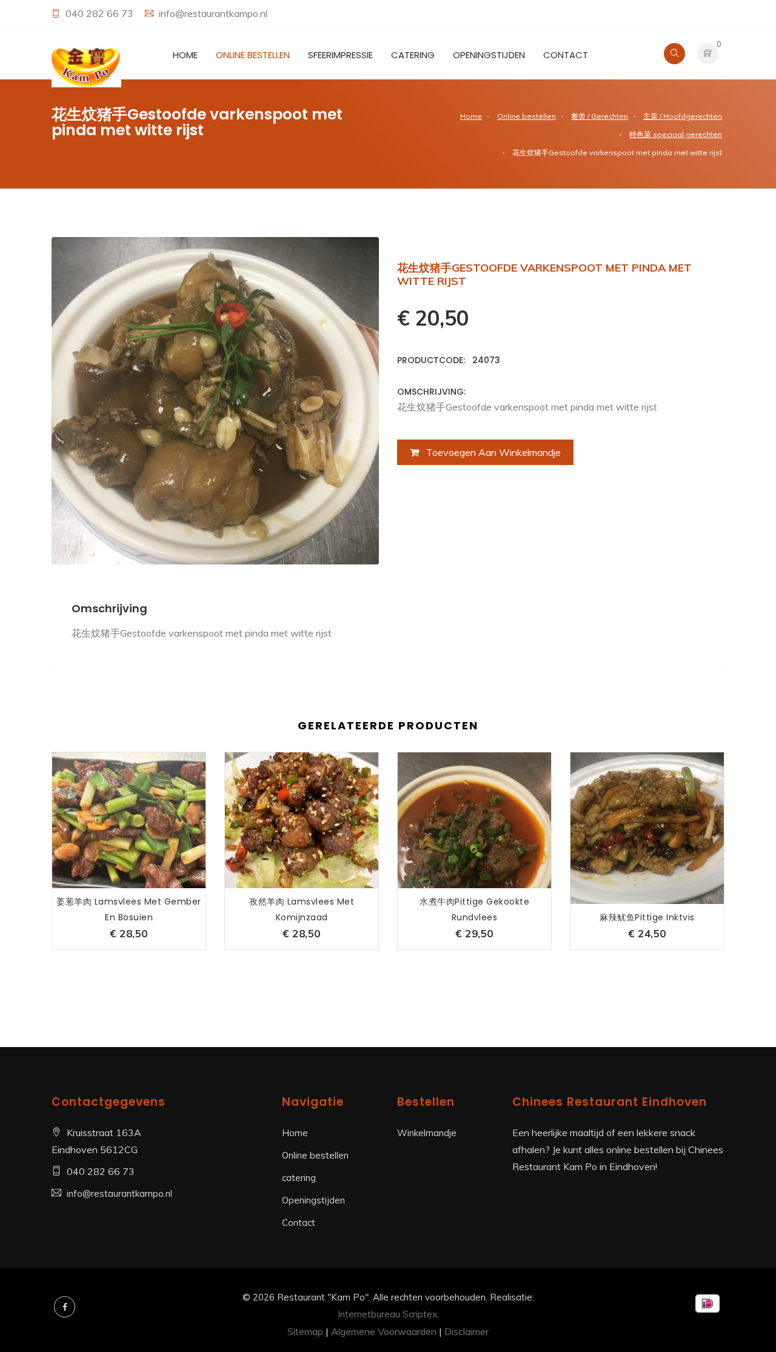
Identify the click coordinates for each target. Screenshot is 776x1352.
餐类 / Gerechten (599, 116)
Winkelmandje (427, 1133)
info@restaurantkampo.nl (213, 13)
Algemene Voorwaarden (383, 1331)
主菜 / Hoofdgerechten (682, 116)
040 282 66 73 (100, 13)
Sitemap (305, 1331)
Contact (565, 55)
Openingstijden (489, 55)
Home (185, 55)
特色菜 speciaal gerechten (675, 134)
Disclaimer (466, 1331)
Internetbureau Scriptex (387, 1314)
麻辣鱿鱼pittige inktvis (647, 917)
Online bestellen (253, 55)
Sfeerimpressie (340, 55)
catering (413, 55)
